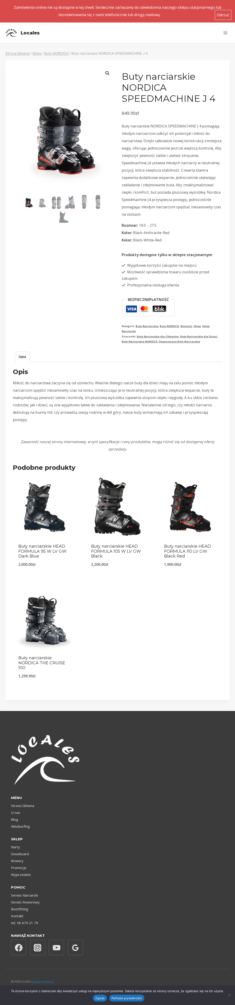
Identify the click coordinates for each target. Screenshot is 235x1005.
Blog (14, 819)
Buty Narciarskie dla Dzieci (198, 336)
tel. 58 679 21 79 (24, 922)
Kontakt (17, 916)
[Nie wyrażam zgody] (229, 995)
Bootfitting (19, 909)
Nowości (186, 326)
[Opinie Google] (75, 947)
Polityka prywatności (127, 998)
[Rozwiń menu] (225, 32)
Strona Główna (22, 805)
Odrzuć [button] (223, 14)
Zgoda (99, 998)
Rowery (17, 860)
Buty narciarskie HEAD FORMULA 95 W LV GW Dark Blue (42, 551)
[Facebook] (18, 947)
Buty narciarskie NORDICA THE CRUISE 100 (41, 662)
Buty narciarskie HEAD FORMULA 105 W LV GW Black (116, 551)
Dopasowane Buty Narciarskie (179, 341)
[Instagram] (37, 947)
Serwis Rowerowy (25, 902)
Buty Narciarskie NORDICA (139, 341)
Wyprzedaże (21, 874)
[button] (107, 73)
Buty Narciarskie (147, 326)
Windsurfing (20, 826)
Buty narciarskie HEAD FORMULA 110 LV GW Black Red (187, 551)
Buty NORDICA (169, 326)
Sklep (197, 326)
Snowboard (20, 854)
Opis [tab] (22, 356)
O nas (15, 812)
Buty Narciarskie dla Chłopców (158, 336)
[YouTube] (56, 947)
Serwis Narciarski (24, 895)
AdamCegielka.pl (43, 981)
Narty (15, 847)
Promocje (18, 867)
